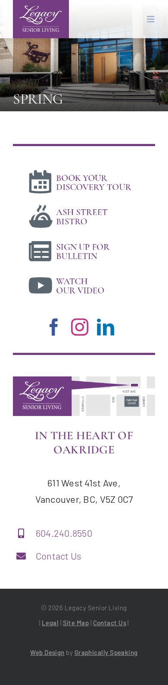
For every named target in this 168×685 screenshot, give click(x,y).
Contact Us (59, 555)
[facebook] (53, 327)
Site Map (76, 623)
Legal (50, 623)
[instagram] (79, 327)
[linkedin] (105, 327)
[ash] (79, 205)
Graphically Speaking (106, 652)
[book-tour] (79, 171)
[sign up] (79, 240)
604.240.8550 (64, 532)
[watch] (79, 274)
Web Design (47, 652)
